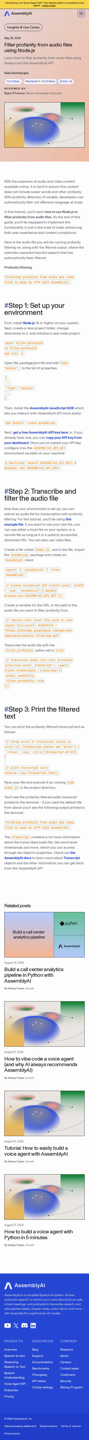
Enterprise (11, 1390)
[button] (81, 13)
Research (66, 1350)
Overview (10, 1350)
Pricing (9, 1396)
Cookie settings (42, 1387)
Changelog (39, 1375)
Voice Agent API (15, 1384)
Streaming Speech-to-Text (14, 1364)
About (64, 1356)
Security (65, 1381)
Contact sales (69, 1368)
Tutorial (13, 81)
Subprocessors (48, 1426)
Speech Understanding (14, 1375)
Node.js (66, 81)
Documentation (42, 1362)
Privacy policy (12, 1433)
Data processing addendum (20, 1426)
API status (39, 1381)
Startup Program (71, 1387)
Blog (35, 1350)
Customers (67, 1375)
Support (37, 1356)
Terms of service (71, 1426)
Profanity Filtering (40, 81)
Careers (65, 1362)
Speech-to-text (14, 1356)
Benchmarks (40, 1368)
